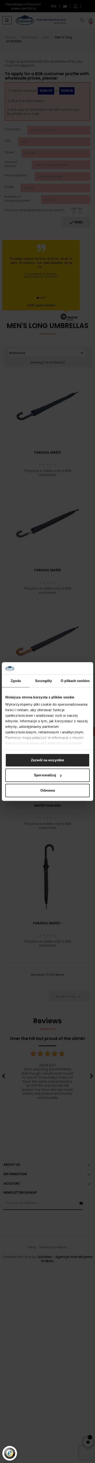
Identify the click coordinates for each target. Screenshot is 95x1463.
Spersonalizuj (45, 775)
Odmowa (47, 790)
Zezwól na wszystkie (47, 760)
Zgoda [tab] (16, 681)
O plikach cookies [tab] (75, 681)
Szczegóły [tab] (43, 681)
